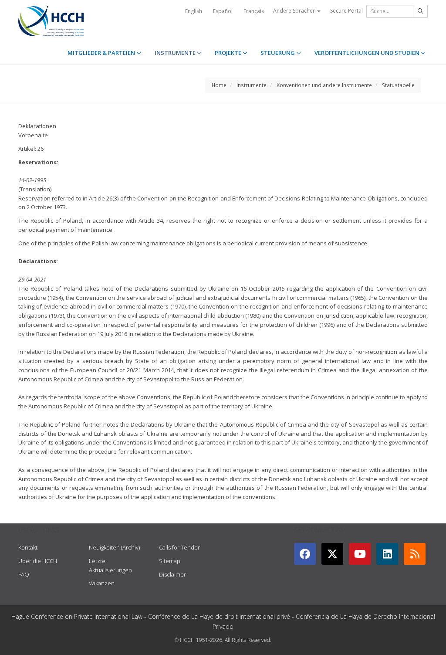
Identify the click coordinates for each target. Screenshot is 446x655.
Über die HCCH (37, 561)
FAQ (23, 574)
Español (223, 11)
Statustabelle (398, 84)
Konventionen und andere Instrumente (324, 84)
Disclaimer (172, 574)
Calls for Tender (179, 547)
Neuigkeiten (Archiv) (114, 547)
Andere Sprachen (295, 10)
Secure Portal (346, 10)
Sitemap (169, 561)
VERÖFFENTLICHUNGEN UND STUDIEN (367, 53)
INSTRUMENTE (176, 53)
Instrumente (252, 84)
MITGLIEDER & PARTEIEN (102, 53)
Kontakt (27, 547)
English (193, 11)
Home (219, 84)
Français (253, 11)
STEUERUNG (278, 53)
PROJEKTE (229, 53)
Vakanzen (102, 583)
